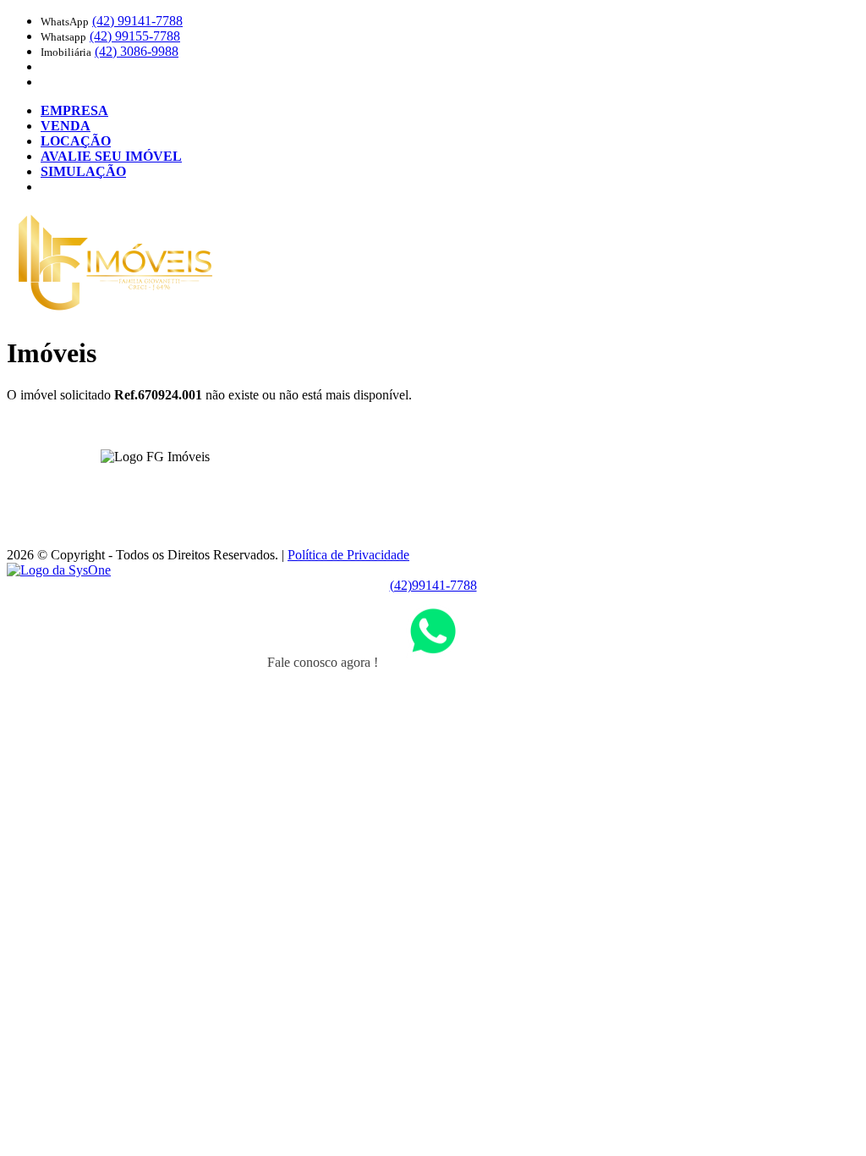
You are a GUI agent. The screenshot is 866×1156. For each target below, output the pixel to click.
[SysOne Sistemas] (59, 570)
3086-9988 (136, 51)
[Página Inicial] (115, 312)
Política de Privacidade (348, 555)
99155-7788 (135, 36)
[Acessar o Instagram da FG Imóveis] (165, 482)
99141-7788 (137, 21)
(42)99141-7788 (433, 585)
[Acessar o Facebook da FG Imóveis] (144, 482)
